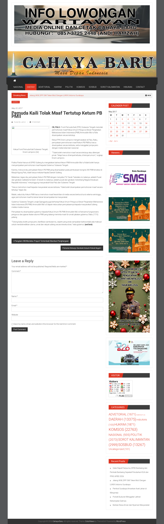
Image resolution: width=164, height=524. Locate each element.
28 (146, 132)
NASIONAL (18, 87)
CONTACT (140, 87)
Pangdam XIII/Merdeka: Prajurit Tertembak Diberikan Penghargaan (42, 241)
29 (111, 136)
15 (111, 127)
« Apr (111, 141)
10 (123, 123)
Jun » (116, 141)
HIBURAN (128, 87)
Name (15, 296)
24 (123, 132)
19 (135, 127)
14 (146, 123)
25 (129, 132)
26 (135, 132)
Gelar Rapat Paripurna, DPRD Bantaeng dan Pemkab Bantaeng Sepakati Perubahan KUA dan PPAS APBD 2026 (129, 472)
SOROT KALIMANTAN (110, 87)
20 (140, 127)
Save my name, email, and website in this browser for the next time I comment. (45, 324)
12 (135, 123)
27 (140, 132)
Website (15, 315)
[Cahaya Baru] (15, 80)
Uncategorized (119, 449)
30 (117, 136)
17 (123, 127)
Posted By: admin (19, 122)
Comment (16, 271)
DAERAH (31, 87)
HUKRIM (57, 87)
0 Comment (36, 122)
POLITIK (69, 87)
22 (111, 132)
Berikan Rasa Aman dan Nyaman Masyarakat (131, 505)
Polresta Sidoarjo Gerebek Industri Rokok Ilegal (81, 248)
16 (117, 127)
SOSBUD (93, 87)
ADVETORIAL (44, 87)
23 (117, 132)
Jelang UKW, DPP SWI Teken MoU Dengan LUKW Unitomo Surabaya (56, 95)
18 (129, 127)
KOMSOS (81, 87)
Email (14, 306)
